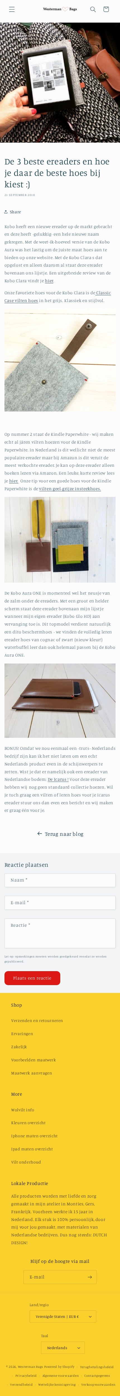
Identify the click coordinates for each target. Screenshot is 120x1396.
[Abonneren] (89, 1277)
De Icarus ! (58, 779)
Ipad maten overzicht (32, 1148)
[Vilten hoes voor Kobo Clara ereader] (60, 410)
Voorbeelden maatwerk (33, 1059)
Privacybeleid (26, 1376)
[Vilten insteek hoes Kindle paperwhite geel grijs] (60, 581)
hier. (13, 480)
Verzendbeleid (21, 1385)
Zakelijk (19, 1046)
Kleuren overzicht (28, 1122)
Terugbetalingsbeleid (97, 1367)
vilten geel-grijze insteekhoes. (70, 488)
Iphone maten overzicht (34, 1135)
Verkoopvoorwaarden (98, 1385)
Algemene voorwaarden (60, 1376)
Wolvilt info (22, 1109)
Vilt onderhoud (26, 1162)
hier (49, 280)
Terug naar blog (64, 833)
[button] (11, 9)
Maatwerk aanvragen (31, 1073)
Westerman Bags (30, 1367)
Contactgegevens (97, 1376)
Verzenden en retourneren (37, 1020)
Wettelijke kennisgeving (57, 1385)
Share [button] (15, 211)
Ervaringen (22, 1033)
